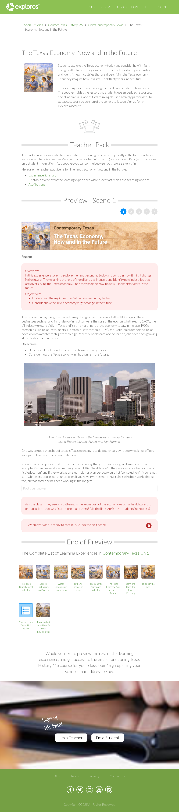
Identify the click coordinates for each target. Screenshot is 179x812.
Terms (75, 776)
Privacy (94, 776)
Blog (57, 776)
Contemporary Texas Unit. (125, 552)
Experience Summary (42, 175)
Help (147, 7)
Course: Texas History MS (65, 25)
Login (161, 7)
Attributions (36, 184)
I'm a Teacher (71, 737)
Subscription (127, 7)
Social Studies (33, 25)
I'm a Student (108, 737)
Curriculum (99, 7)
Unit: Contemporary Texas (105, 25)
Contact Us (117, 776)
